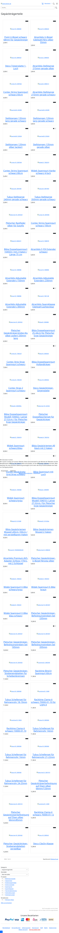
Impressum (36, 473)
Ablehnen (13, 471)
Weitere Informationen (25, 473)
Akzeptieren (4, 471)
